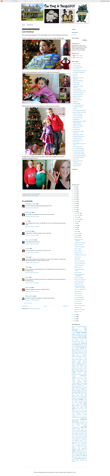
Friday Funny (77, 257)
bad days (85, 364)
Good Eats (84, 334)
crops (81, 383)
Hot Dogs (80, 338)
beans (81, 366)
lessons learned (75, 404)
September (77, 219)
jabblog (75, 108)
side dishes (75, 434)
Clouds (80, 330)
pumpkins (78, 423)
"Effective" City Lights (79, 246)
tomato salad (74, 445)
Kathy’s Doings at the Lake (79, 112)
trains (79, 445)
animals (74, 364)
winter (77, 460)
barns (85, 365)
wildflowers (84, 458)
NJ (81, 346)
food (82, 390)
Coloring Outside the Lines (79, 90)
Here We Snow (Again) (79, 242)
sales (85, 430)
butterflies (74, 374)
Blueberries (84, 326)
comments (84, 380)
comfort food (76, 380)
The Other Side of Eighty (79, 153)
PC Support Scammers (79, 279)
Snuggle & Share (78, 252)
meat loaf (78, 410)
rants (78, 425)
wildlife (73, 460)
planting (77, 422)
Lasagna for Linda (78, 283)
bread (78, 371)
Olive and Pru (76, 127)
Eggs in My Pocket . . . (78, 96)
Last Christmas (78, 295)
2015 (74, 209)
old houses (84, 416)
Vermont (78, 359)
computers (79, 381)
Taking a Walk (77, 248)
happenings (81, 398)
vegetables (84, 448)
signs (85, 434)
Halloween (80, 335)
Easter (85, 330)
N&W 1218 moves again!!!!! (78, 240)
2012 (74, 316)
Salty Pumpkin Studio (78, 134)
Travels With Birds (77, 164)
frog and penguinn (77, 392)
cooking (74, 383)
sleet (75, 436)
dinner (75, 386)
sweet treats (78, 442)
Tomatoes (85, 356)
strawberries (84, 439)
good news (84, 393)
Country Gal (28, 231)
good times (84, 395)
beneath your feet (82, 368)
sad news (74, 430)
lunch (80, 408)
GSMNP (73, 334)
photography (75, 421)
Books (73, 327)
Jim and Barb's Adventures (79, 110)
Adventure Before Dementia (79, 70)
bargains (81, 365)
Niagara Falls (79, 349)
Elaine (27, 257)
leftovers (81, 402)
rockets (85, 428)
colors (85, 378)
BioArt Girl (75, 76)
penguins (77, 419)
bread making (83, 371)
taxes (82, 442)
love (77, 408)
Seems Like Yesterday (79, 309)
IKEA (77, 340)
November (77, 215)
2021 (74, 197)
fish (75, 390)
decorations (79, 384)
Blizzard (73, 326)
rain (73, 425)
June (76, 225)
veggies (74, 449)
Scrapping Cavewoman (78, 136)
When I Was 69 (76, 165)
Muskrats (81, 344)
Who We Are (30, 24)
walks (82, 449)
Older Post (65, 306)
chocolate (81, 378)
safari (78, 430)
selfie (73, 433)
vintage (78, 449)
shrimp (85, 433)
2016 (74, 207)
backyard (79, 364)
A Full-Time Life (77, 65)
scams (73, 431)
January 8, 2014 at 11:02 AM (32, 226)
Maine (77, 344)
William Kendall (29, 296)
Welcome (85, 361)
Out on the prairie (29, 239)
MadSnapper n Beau (30, 203)
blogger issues (83, 370)
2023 (74, 193)
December (77, 213)
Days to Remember (77, 94)
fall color (78, 389)
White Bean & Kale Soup (80, 254)
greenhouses (84, 396)
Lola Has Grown (78, 293)
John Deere (83, 341)
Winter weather (76, 362)
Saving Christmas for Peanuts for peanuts (79, 286)
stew (80, 439)
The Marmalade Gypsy (78, 152)
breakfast (74, 372)
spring (77, 439)
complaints (74, 381)
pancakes (78, 417)
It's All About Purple (77, 106)
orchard (73, 417)
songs (73, 437)
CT (79, 327)
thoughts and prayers (78, 443)
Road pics (80, 352)
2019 (74, 201)
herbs (73, 399)
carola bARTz (76, 84)
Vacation (74, 359)
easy (86, 386)
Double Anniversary (79, 265)
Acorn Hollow (76, 68)
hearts (85, 398)
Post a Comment (28, 303)
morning (73, 411)
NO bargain (84, 346)
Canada (85, 327)
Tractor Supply (75, 358)
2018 (74, 203)
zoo (86, 460)
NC (77, 346)
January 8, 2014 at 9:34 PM (31, 272)
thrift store (84, 443)
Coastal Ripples (77, 89)
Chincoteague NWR (79, 329)
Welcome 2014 (78, 311)
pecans (73, 419)
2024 (74, 191)
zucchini (73, 461)
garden (76, 393)
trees (86, 445)
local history (80, 407)
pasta (81, 417)
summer (81, 440)
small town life (79, 436)
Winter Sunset (77, 291)
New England (80, 347)
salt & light (75, 133)
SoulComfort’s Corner (78, 140)
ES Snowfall (77, 259)
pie (80, 421)
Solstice (85, 352)
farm (86, 389)
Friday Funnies (78, 237)
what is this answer (77, 452)
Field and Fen (76, 98)
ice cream (80, 401)
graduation (74, 396)
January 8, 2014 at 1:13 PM (31, 235)
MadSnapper (76, 119)
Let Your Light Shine (78, 115)
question (82, 423)
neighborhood (75, 416)
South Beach (75, 353)
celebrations (83, 375)
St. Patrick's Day (83, 353)
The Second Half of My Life (79, 155)
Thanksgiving (79, 356)
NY (72, 347)
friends (85, 390)
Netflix (75, 347)
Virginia (79, 361)
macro (82, 408)
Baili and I (75, 74)
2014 (74, 211)
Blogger (74, 472)
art (76, 364)
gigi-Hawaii (75, 101)
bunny (80, 372)
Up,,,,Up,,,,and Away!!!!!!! (80, 289)
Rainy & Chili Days (78, 277)
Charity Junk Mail (78, 244)
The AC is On (76, 141)
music (73, 414)
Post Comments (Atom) (34, 308)
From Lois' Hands (77, 99)
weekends (79, 451)
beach (77, 366)
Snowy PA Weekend (79, 297)
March (76, 231)
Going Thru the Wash (79, 261)
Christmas (28, 195)
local (82, 405)
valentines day (76, 448)
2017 (74, 205)
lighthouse (78, 405)
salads (82, 430)
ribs (79, 427)
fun (73, 393)
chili (77, 378)
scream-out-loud (78, 431)
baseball (73, 366)
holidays (36, 195)
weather (74, 451)
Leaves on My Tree (77, 114)
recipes (85, 425)
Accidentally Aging (77, 67)
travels (82, 445)
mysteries (79, 414)
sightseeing (81, 434)
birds (73, 370)
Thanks (73, 356)
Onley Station (78, 350)
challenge (74, 377)
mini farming (84, 410)
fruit (86, 392)
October (77, 217)
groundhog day (75, 398)
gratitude (78, 396)
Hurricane (84, 338)
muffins (73, 413)
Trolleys (80, 358)
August (76, 221)
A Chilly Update (78, 303)
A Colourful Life (76, 63)
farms (73, 390)
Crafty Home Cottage (78, 92)
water (86, 449)
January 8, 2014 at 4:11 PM (31, 243)
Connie (27, 248)
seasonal (85, 431)
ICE (72, 340)
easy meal (75, 387)
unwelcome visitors (82, 446)
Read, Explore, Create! (78, 131)
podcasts (82, 422)
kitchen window (75, 402)
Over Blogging (84, 350)
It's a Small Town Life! (78, 105)
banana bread (75, 365)
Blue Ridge (78, 326)
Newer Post (25, 306)
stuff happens (75, 440)
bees (77, 368)
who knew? (78, 458)
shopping (76, 433)
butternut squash (80, 374)
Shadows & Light (77, 138)
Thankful (85, 355)
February (77, 233)
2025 (74, 189)
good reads (75, 395)
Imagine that (83, 340)
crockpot (78, 383)
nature (85, 414)
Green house (75, 335)
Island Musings (76, 103)
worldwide (82, 460)
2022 (74, 195)
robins (82, 428)
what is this (84, 451)
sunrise (85, 440)
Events (73, 332)
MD (74, 344)
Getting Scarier (78, 267)
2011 (74, 318)
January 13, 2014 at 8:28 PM (32, 300)
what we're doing (78, 454)
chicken (73, 378)
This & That (76, 159)
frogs (83, 392)
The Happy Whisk (77, 146)
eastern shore (81, 386)
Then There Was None (79, 263)
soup (76, 437)
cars (86, 374)
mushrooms (84, 413)
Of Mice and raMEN (78, 125)
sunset (73, 442)
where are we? (81, 457)
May (76, 227)
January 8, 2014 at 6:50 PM (31, 252)
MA (72, 344)
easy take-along (83, 387)
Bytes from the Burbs (78, 80)
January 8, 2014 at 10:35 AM (32, 216)
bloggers (74, 371)
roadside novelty (76, 428)
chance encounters (82, 377)
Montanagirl (28, 212)
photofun (84, 419)
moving (85, 411)
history (76, 399)
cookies (85, 381)
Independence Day (76, 341)
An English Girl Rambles (79, 72)
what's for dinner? (81, 455)
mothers (78, 411)
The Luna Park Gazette (78, 150)
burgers (85, 372)
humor (75, 401)
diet (72, 386)
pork (86, 422)
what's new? (75, 457)
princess (73, 423)
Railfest (76, 352)
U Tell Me (84, 358)
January (77, 235)
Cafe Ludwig (76, 82)
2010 (74, 320)
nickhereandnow (77, 124)
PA (72, 352)
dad (84, 383)
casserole (74, 375)
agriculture (84, 362)
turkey (73, 446)
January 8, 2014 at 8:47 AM (31, 207)
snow (85, 436)
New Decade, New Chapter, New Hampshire (79, 121)
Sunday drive (75, 355)
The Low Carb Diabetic (78, 148)
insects (85, 401)
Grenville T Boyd (79, 57)
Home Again (74, 338)
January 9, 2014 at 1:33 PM (31, 291)
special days (81, 437)
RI (73, 352)
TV (80, 355)
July (76, 223)
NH (79, 346)
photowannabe (76, 129)
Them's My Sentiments (78, 157)
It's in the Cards (78, 301)
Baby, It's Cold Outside (79, 305)
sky (72, 436)
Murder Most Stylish (79, 281)
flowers (79, 390)
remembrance (75, 427)
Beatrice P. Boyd (78, 55)
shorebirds (81, 433)
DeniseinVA (28, 287)
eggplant (74, 389)
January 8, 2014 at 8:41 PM (31, 262)
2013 (74, 314)
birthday (77, 370)
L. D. (26, 221)
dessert (85, 384)
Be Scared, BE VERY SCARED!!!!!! (79, 275)
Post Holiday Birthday (79, 299)
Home (23, 24)
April (76, 229)
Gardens (78, 334)
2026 (74, 187)
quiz (86, 423)
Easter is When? (78, 250)
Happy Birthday (82, 337)
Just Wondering (82, 343)
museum (78, 413)
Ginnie (27, 267)
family (32, 195)
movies (81, 411)
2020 (74, 199)
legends (85, 402)
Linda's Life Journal (77, 117)
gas (79, 393)
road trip (84, 427)
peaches (85, 417)
